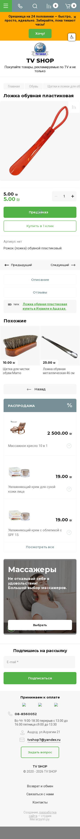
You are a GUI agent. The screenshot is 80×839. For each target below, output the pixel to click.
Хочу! (40, 33)
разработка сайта (43, 814)
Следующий (60, 265)
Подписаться (40, 678)
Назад (40, 389)
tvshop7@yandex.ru (44, 740)
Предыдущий (21, 265)
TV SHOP (40, 60)
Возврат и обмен (40, 786)
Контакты (40, 802)
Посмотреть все (40, 547)
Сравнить (74, 107)
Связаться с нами (40, 794)
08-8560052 (26, 714)
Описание (40, 280)
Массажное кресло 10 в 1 (28, 446)
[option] (40, 141)
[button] (72, 37)
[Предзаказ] (69, 446)
